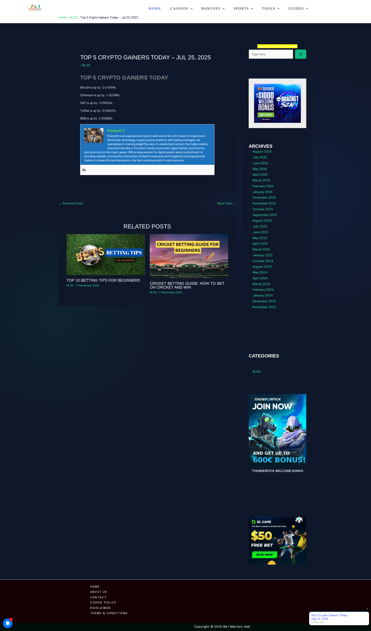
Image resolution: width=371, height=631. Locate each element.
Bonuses (211, 8)
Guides (296, 8)
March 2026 (261, 180)
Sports (241, 8)
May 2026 (260, 169)
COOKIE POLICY (103, 602)
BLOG (73, 17)
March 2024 (261, 284)
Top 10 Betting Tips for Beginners (103, 280)
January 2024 (263, 295)
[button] (191, 9)
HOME (95, 586)
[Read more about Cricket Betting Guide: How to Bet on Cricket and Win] (189, 256)
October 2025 (263, 209)
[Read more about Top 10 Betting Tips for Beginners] (105, 254)
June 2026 (260, 163)
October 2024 (263, 261)
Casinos (179, 8)
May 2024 (260, 272)
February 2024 (263, 290)
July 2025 (260, 226)
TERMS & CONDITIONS (109, 613)
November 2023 (264, 307)
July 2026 (260, 157)
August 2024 (262, 266)
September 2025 (265, 215)
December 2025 (264, 197)
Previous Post (71, 203)
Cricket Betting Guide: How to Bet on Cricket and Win (187, 285)
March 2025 (261, 249)
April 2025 (260, 243)
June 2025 (260, 232)
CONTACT (98, 597)
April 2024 (260, 278)
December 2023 (264, 301)
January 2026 (263, 192)
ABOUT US (98, 592)
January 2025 (263, 255)
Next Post (226, 203)
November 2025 (264, 203)
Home (154, 8)
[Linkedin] (84, 170)
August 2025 (262, 220)
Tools (269, 8)
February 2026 (263, 186)
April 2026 (260, 174)
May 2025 (260, 238)
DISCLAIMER (100, 608)
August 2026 (262, 151)
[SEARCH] (300, 54)
